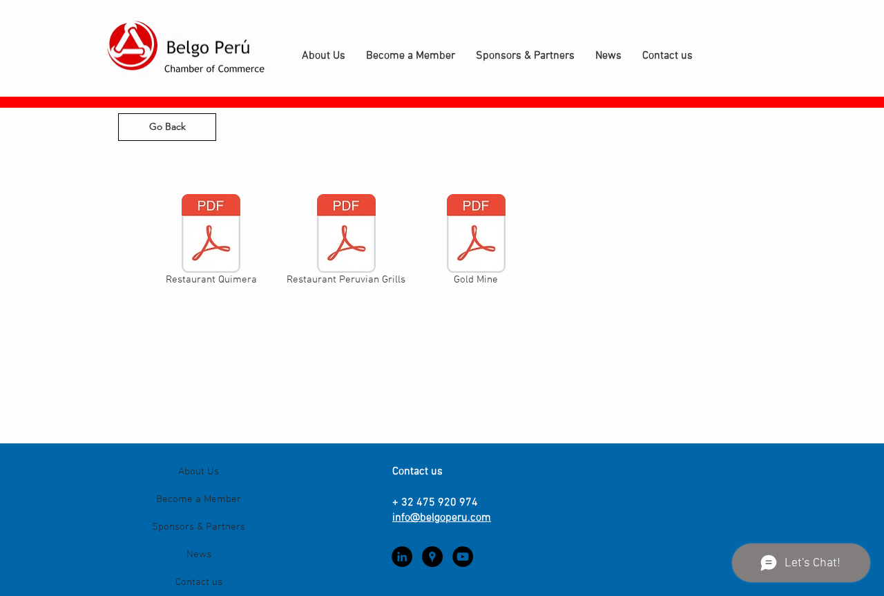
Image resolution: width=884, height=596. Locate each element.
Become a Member (198, 499)
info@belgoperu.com (441, 518)
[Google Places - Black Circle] (432, 556)
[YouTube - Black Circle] (462, 556)
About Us (198, 471)
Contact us (198, 582)
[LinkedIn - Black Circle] (402, 556)
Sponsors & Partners (198, 527)
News (198, 554)
